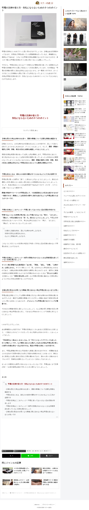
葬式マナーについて (20, 451)
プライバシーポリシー (48, 504)
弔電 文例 (31, 451)
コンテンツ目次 (28, 130)
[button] (49, 456)
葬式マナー (48, 451)
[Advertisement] (30, 95)
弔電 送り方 (40, 451)
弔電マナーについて (8, 451)
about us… (38, 504)
